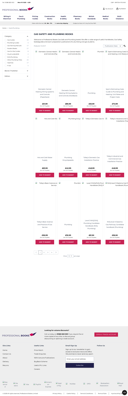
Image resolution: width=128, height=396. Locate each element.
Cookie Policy (71, 393)
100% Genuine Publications (44, 358)
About (5, 358)
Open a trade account (106, 334)
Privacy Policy (57, 393)
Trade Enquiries (40, 354)
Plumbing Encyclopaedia (68, 159)
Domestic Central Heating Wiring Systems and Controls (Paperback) (45, 93)
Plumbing (91, 93)
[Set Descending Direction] (124, 46)
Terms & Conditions (86, 393)
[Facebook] (99, 350)
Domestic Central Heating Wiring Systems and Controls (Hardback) (68, 93)
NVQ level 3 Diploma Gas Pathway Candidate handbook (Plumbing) (115, 224)
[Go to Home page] (18, 9)
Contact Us (7, 354)
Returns (6, 365)
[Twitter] (105, 350)
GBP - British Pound (118, 2)
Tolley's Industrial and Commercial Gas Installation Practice (115, 158)
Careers (37, 369)
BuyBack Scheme (40, 361)
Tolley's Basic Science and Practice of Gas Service (45, 224)
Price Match (38, 350)
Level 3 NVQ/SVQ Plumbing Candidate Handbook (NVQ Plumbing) (91, 224)
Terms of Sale (102, 393)
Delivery (6, 361)
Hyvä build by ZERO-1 (118, 393)
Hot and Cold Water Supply (44, 159)
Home (4, 28)
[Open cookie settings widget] (124, 392)
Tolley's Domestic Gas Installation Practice (91, 159)
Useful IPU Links (40, 365)
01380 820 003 (9, 2)
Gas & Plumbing (14, 28)
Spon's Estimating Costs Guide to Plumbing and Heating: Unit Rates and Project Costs (115, 93)
